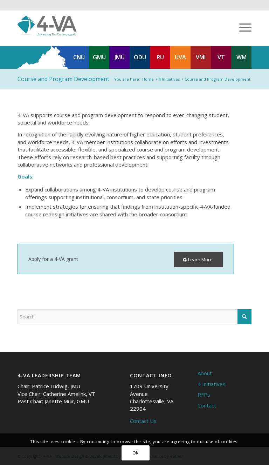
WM (241, 57)
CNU (79, 57)
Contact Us (143, 420)
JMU (120, 57)
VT (221, 57)
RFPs (204, 394)
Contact (207, 405)
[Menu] (241, 26)
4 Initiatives (212, 384)
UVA (180, 57)
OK (135, 453)
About (205, 373)
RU (160, 57)
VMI (201, 57)
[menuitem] (241, 26)
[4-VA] (47, 26)
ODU (140, 57)
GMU (99, 57)
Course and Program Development (63, 79)
